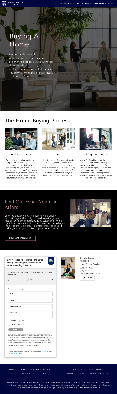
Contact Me (87, 278)
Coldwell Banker (17, 369)
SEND (15, 329)
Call (32, 279)
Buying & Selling (84, 4)
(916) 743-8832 (85, 271)
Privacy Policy (45, 351)
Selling (24, 321)
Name (12, 293)
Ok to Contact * (17, 324)
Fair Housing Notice (100, 373)
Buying (13, 321)
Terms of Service (13, 353)
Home (59, 3)
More (111, 4)
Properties (69, 4)
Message (13, 313)
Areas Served (99, 4)
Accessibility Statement (76, 373)
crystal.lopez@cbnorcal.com (90, 273)
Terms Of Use (78, 369)
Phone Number (15, 306)
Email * (12, 300)
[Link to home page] (13, 3)
